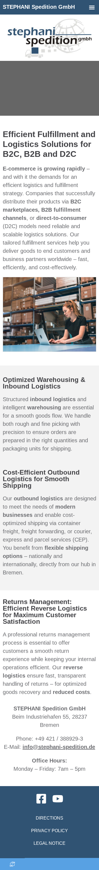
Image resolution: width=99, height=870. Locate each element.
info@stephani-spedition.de (59, 747)
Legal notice (49, 843)
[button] (91, 7)
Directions (49, 818)
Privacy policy (49, 830)
